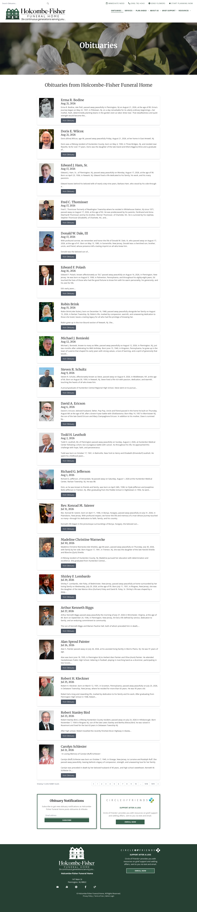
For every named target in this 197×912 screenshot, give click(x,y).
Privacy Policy (88, 896)
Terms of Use (99, 896)
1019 (153, 784)
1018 (146, 784)
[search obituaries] (48, 3)
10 (136, 784)
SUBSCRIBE (66, 820)
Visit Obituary (68, 120)
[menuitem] (117, 10)
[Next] (158, 784)
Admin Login (109, 896)
